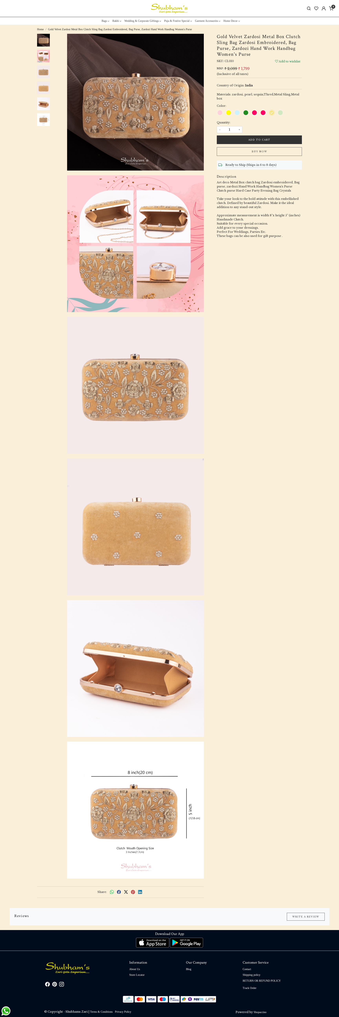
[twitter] (125, 892)
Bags (104, 20)
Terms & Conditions (101, 1011)
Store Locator (137, 974)
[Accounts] (323, 8)
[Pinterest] (54, 985)
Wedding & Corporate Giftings (141, 20)
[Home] (169, 8)
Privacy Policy (123, 1011)
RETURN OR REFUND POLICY (262, 980)
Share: (102, 892)
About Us (134, 969)
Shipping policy (251, 974)
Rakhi (115, 20)
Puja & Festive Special (177, 20)
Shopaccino (260, 1012)
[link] (309, 8)
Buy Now (259, 151)
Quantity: (223, 122)
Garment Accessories (206, 20)
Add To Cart (259, 139)
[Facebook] (47, 985)
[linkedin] (140, 892)
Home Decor (230, 20)
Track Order (249, 988)
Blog (188, 969)
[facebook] (118, 892)
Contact (247, 969)
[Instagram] (61, 985)
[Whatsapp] (111, 892)
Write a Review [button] (305, 916)
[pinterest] (133, 892)
